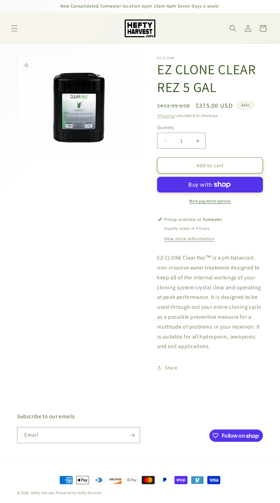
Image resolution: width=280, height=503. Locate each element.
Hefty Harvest (43, 492)
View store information (189, 239)
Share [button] (171, 368)
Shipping (165, 115)
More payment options (210, 200)
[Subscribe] (132, 435)
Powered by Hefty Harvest (79, 492)
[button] (14, 28)
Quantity (165, 127)
